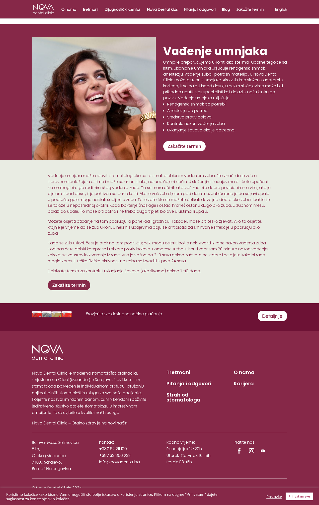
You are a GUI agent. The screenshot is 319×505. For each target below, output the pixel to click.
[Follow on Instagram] (251, 451)
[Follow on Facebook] (239, 451)
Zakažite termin (250, 9)
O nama (68, 9)
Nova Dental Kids (162, 9)
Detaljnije (272, 316)
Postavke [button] (274, 496)
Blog (226, 9)
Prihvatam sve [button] (299, 496)
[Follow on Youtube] (263, 451)
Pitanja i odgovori (200, 9)
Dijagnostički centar (123, 9)
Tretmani (90, 9)
